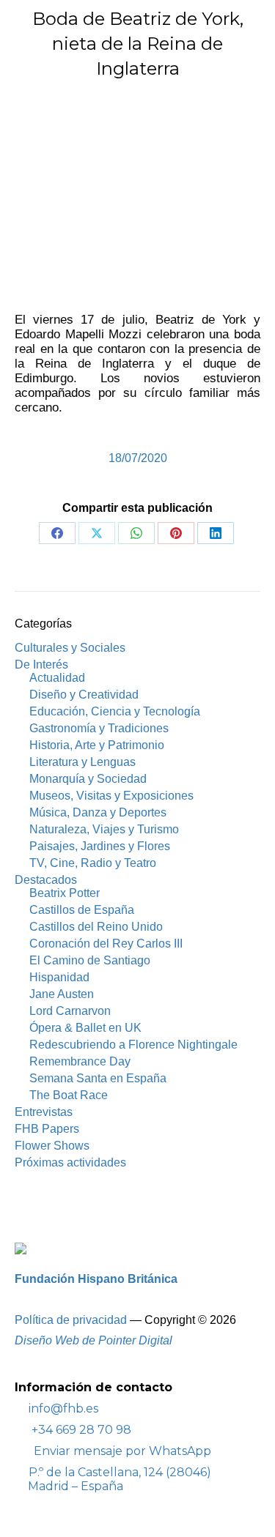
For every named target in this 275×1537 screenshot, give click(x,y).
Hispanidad (59, 977)
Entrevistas (44, 1112)
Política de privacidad (71, 1320)
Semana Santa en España (97, 1078)
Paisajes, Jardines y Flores (99, 846)
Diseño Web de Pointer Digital (95, 1340)
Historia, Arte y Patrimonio (96, 745)
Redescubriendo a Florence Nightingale (133, 1044)
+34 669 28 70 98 (80, 1430)
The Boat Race (68, 1095)
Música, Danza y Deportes (97, 812)
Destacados (46, 880)
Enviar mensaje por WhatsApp (122, 1451)
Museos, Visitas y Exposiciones (111, 795)
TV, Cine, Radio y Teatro (92, 863)
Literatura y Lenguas (82, 762)
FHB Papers (47, 1129)
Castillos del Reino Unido (96, 926)
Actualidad (57, 677)
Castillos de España (81, 910)
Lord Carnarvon (70, 1011)
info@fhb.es (63, 1408)
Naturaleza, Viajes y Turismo (104, 829)
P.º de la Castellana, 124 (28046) (119, 1479)
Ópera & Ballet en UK (85, 1027)
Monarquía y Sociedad (88, 779)
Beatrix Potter (64, 893)
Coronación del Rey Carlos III (106, 943)
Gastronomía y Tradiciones (99, 728)
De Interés (41, 664)
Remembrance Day (80, 1061)
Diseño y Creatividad (84, 694)
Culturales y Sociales (70, 647)
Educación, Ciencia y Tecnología (114, 711)
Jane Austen (61, 994)
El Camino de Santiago (89, 960)
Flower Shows (52, 1145)
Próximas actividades (70, 1162)
